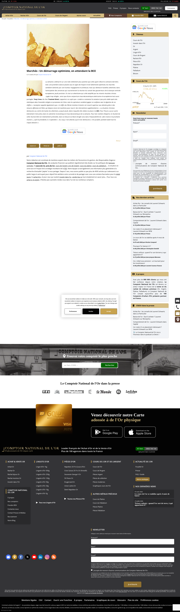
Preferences (73, 311)
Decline (91, 311)
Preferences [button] (101, 305)
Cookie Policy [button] (100, 303)
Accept (109, 311)
